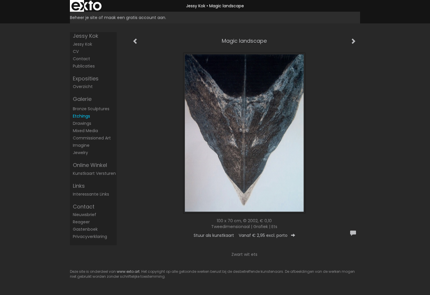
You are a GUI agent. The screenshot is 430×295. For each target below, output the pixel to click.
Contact (81, 59)
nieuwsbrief (84, 215)
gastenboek (85, 229)
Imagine (81, 145)
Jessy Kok (195, 6)
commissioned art (92, 138)
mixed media (85, 131)
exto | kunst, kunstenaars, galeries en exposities (86, 6)
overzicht (83, 86)
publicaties (84, 66)
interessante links (91, 194)
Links (79, 185)
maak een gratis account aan (134, 17)
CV (76, 51)
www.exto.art (128, 271)
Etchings (81, 116)
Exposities (86, 78)
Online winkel (90, 165)
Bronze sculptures (91, 109)
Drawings (82, 123)
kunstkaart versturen (94, 173)
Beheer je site (83, 17)
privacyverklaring (90, 236)
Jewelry (80, 153)
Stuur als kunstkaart (241, 235)
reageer (81, 222)
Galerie (82, 99)
